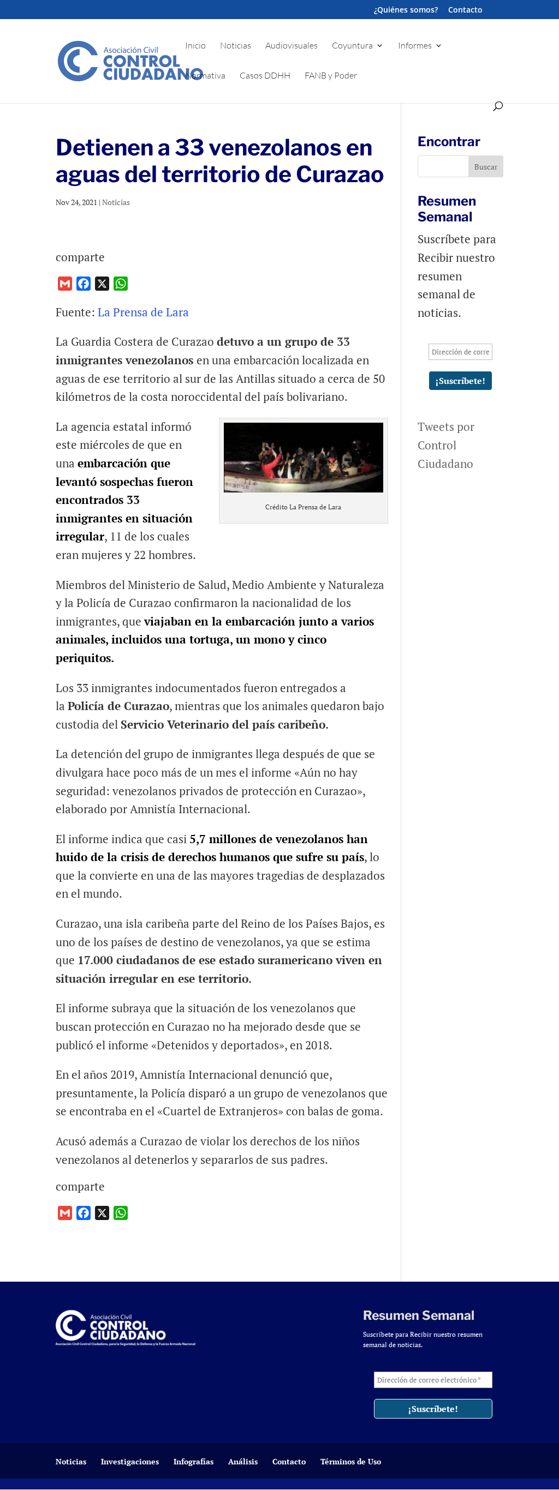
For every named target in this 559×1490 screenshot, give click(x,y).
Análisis (243, 1461)
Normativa (205, 76)
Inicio (195, 46)
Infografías (193, 1461)
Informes (415, 46)
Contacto (465, 10)
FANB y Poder (331, 76)
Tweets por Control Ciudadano (446, 445)
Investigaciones (130, 1461)
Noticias (235, 46)
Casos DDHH (265, 76)
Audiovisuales (291, 46)
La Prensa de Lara (143, 312)
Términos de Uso (350, 1461)
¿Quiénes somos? (406, 10)
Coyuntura (352, 46)
